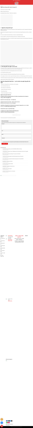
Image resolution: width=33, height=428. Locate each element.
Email (3, 134)
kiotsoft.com (3, 106)
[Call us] (6, 422)
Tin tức (8, 117)
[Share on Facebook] (14, 115)
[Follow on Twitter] (10, 421)
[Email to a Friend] (17, 115)
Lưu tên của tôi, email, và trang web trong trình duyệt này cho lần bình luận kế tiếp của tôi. (15, 141)
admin (9, 9)
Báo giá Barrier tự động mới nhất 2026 (7, 161)
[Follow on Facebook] (6, 421)
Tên (2, 130)
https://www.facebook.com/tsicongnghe (9, 103)
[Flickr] (9, 422)
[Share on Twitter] (15, 115)
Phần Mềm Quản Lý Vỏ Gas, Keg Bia (7, 168)
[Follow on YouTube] (7, 422)
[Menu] (1, 3)
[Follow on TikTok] (9, 421)
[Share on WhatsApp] (13, 115)
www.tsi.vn (25, 105)
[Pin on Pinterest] (18, 115)
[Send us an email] (11, 421)
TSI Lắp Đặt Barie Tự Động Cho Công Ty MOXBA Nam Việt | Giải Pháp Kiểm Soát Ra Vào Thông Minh (15, 151)
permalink (14, 117)
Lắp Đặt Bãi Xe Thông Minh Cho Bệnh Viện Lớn (9, 166)
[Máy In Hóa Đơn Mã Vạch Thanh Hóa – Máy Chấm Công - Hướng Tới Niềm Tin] (16, 3)
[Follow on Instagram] (7, 421)
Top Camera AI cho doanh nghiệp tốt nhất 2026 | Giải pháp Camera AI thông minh (13, 156)
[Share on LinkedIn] (20, 115)
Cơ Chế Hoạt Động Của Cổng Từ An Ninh (8, 163)
